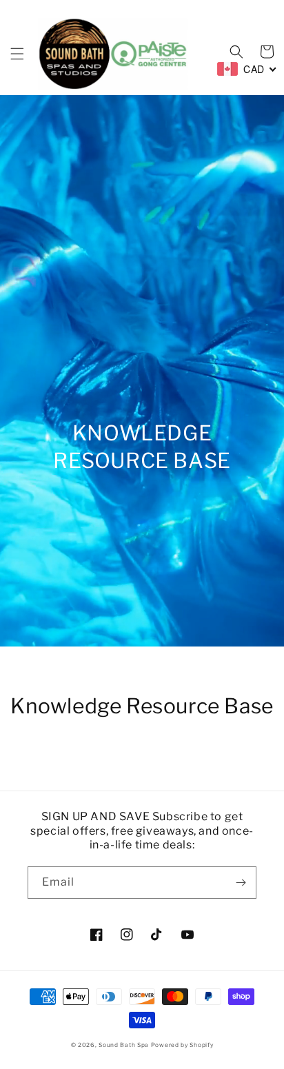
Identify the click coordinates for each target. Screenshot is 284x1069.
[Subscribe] (240, 882)
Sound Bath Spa (124, 1044)
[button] (17, 54)
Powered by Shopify (182, 1044)
